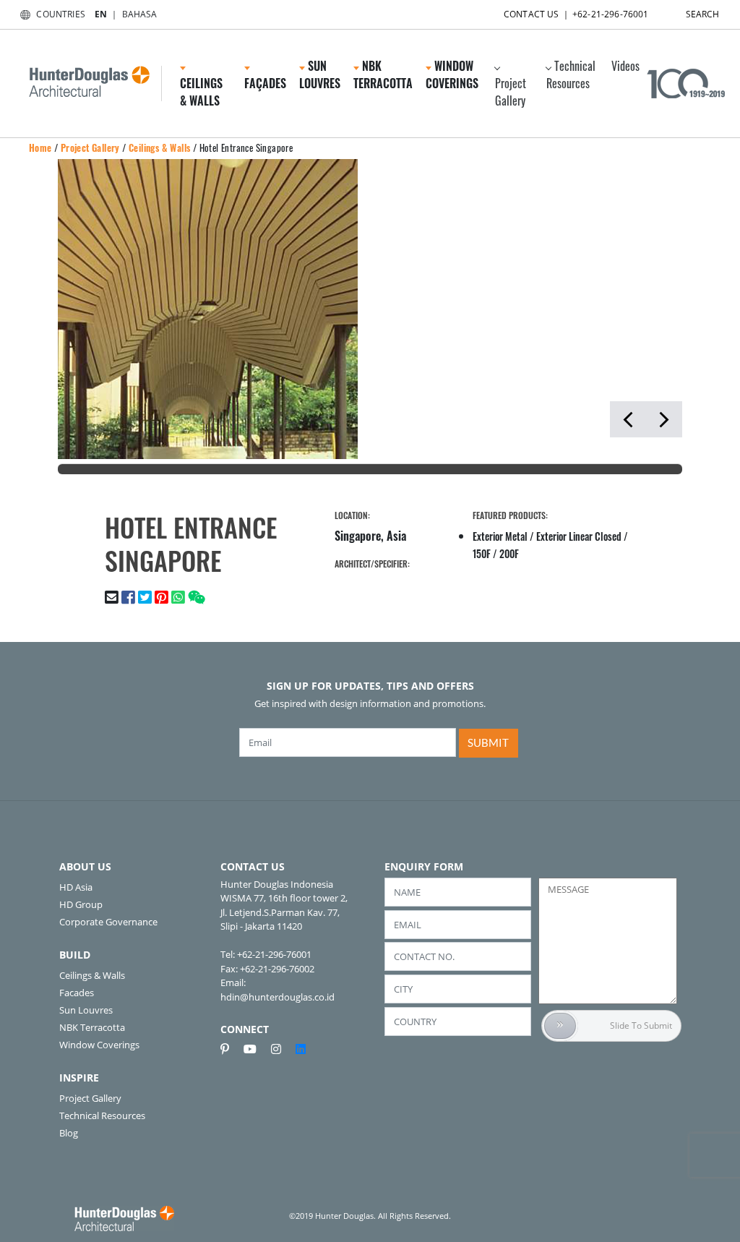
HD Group (81, 904)
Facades (76, 992)
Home (40, 147)
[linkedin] (301, 1049)
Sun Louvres (86, 1009)
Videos (625, 65)
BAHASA (140, 14)
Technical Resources (570, 74)
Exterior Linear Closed (578, 536)
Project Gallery (510, 91)
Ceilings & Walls (159, 147)
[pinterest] (230, 1049)
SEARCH (703, 14)
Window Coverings (99, 1044)
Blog (68, 1132)
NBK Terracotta (92, 1027)
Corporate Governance (108, 921)
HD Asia (75, 887)
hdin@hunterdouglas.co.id (277, 996)
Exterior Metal (500, 536)
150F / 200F (496, 553)
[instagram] (282, 1049)
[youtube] (256, 1049)
